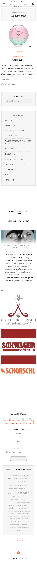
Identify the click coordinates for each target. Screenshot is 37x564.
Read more (6, 80)
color (18, 482)
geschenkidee (13, 505)
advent (11, 476)
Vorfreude (19, 518)
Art (17, 478)
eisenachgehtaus (24, 497)
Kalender (11, 511)
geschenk (19, 503)
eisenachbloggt (13, 497)
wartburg (25, 518)
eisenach (23, 493)
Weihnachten (13, 521)
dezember (11, 493)
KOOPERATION (10, 170)
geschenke (27, 503)
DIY (15, 493)
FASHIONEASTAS (11, 136)
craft (21, 482)
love (27, 513)
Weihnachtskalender (18, 525)
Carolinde (11, 84)
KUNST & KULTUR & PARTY (14, 131)
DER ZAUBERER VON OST (18, 1)
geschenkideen (23, 505)
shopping (22, 516)
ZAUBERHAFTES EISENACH (15, 164)
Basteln (20, 478)
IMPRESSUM (9, 180)
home (26, 508)
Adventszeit (12, 478)
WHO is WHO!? (10, 125)
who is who (26, 527)
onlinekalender (12, 516)
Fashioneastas (11, 503)
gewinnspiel (14, 508)
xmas (19, 530)
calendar (26, 478)
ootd (18, 516)
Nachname (18, 441)
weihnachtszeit (12, 527)
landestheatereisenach (20, 513)
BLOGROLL (9, 175)
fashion (14, 500)
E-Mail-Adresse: (18, 449)
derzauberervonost (16, 489)
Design (26, 489)
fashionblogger (21, 500)
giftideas (22, 508)
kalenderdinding (19, 511)
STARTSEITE (9, 120)
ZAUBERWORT (18, 56)
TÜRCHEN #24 (17, 59)
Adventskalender (21, 475)
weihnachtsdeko (25, 522)
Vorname (18, 433)
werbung (20, 527)
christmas (13, 482)
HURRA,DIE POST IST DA (14, 159)
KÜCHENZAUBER (11, 149)
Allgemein (18, 52)
